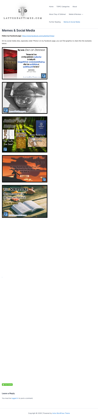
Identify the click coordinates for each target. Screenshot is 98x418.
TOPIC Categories (62, 6)
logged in (14, 398)
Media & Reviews (75, 14)
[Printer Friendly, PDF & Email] (7, 384)
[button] (82, 14)
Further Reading (55, 22)
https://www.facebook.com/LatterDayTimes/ (38, 36)
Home (51, 6)
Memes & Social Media (72, 22)
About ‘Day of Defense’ (57, 14)
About (75, 6)
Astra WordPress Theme (61, 413)
